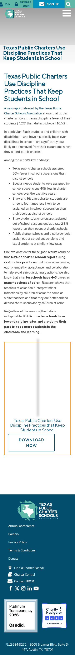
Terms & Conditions (21, 550)
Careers (13, 534)
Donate (13, 558)
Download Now (31, 443)
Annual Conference (21, 526)
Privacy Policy (17, 542)
